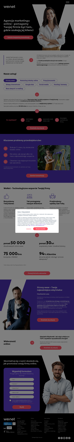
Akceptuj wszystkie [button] (40, 228)
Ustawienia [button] (28, 228)
